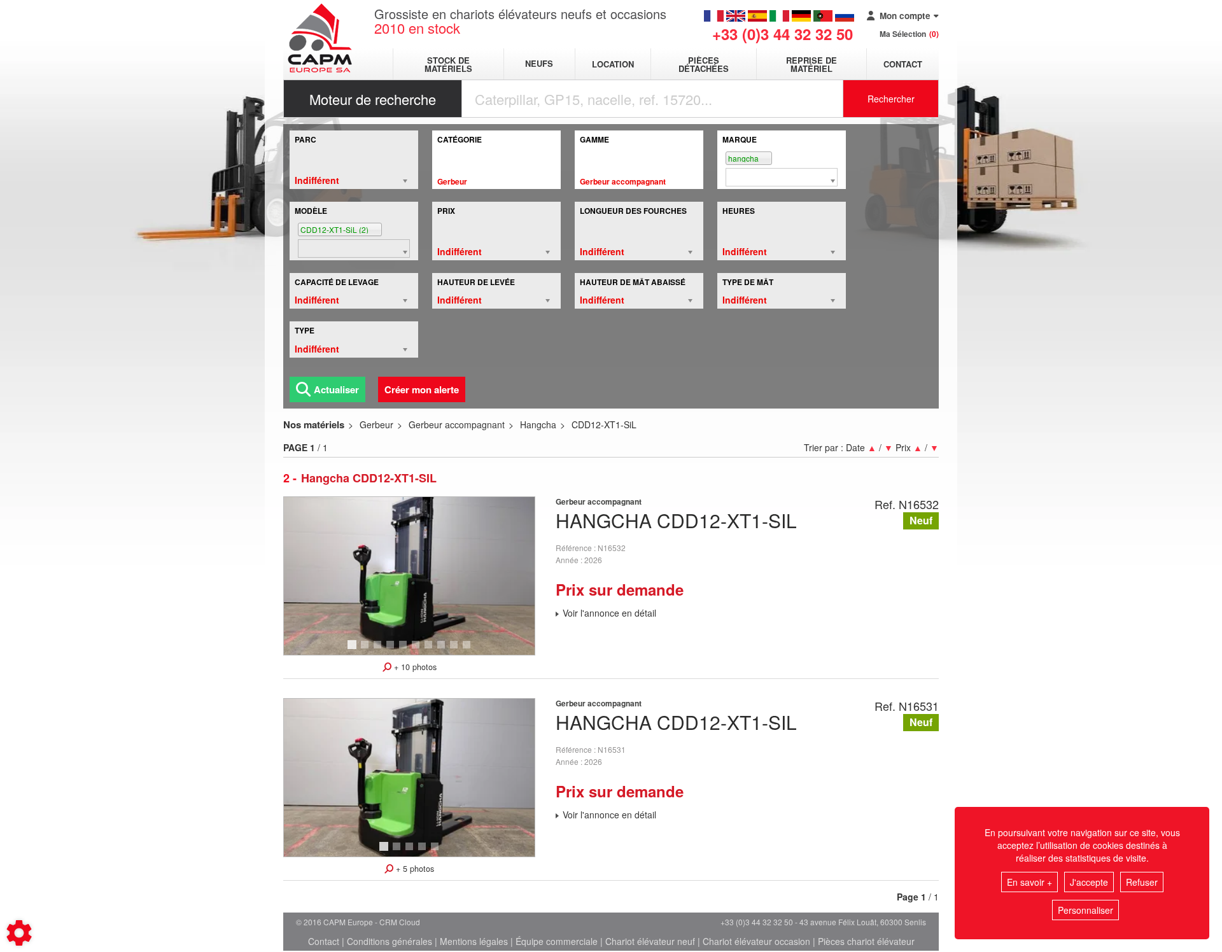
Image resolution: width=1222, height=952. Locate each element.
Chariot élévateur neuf (650, 941)
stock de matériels (448, 64)
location (613, 64)
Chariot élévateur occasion (756, 941)
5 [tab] (404, 650)
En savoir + (1029, 882)
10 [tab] (471, 650)
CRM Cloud (399, 921)
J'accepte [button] (1089, 882)
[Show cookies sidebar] (19, 933)
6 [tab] (417, 650)
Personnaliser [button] (1085, 910)
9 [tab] (455, 650)
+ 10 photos (414, 667)
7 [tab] (430, 650)
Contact (902, 64)
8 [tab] (443, 650)
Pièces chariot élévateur (866, 941)
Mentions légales (474, 941)
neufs (539, 64)
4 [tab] (392, 650)
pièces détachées (703, 64)
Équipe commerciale (557, 941)
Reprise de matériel (811, 64)
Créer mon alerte (421, 389)
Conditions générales (389, 941)
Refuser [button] (1142, 882)
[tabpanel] (409, 576)
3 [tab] (379, 650)
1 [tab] (353, 650)
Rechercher (891, 98)
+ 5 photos (413, 869)
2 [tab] (366, 650)
